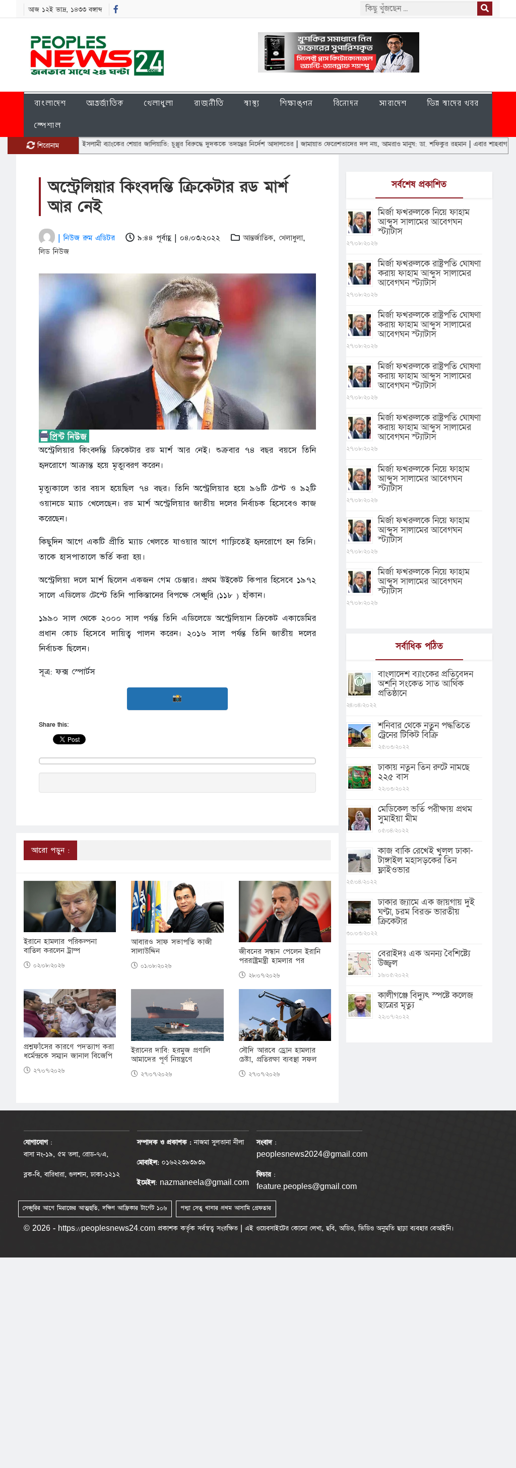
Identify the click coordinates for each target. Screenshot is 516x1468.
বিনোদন (346, 103)
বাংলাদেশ (50, 103)
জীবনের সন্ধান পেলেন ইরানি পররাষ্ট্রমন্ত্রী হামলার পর (279, 956)
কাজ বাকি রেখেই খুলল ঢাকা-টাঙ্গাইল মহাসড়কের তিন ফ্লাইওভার (425, 860)
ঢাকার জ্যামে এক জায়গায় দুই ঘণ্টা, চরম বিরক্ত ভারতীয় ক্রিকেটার (426, 911)
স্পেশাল (47, 125)
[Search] (484, 9)
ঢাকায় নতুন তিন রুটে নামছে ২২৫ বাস (424, 772)
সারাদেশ (393, 103)
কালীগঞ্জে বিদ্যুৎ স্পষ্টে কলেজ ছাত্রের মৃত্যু (425, 1000)
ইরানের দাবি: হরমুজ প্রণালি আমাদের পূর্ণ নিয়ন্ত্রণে (170, 1055)
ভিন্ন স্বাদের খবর (453, 103)
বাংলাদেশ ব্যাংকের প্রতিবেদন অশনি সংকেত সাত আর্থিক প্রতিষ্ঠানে (425, 683)
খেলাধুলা (159, 103)
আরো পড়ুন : (50, 850)
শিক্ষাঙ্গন (296, 103)
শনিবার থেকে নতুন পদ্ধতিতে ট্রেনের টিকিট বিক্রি (424, 730)
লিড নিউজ (54, 251)
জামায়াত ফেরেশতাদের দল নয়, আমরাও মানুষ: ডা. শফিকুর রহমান (353, 144)
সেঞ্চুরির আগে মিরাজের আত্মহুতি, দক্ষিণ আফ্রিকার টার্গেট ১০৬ (95, 1208)
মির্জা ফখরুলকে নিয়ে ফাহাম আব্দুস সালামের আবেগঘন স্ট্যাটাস (424, 221)
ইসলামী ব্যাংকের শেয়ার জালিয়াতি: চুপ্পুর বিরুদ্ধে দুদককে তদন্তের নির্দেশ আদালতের (158, 144)
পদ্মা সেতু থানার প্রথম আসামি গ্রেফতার (225, 1208)
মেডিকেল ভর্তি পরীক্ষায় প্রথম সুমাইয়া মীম (425, 813)
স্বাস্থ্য (252, 103)
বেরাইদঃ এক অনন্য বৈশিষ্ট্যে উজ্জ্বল (424, 958)
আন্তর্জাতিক (105, 103)
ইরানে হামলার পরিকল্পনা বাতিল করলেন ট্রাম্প (60, 946)
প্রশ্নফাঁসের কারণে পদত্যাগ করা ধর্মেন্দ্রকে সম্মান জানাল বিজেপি (69, 1051)
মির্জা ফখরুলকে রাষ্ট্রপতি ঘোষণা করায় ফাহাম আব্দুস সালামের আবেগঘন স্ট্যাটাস (429, 273)
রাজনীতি (209, 103)
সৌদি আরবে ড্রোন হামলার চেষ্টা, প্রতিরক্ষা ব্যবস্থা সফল (277, 1055)
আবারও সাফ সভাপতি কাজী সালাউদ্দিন (171, 947)
